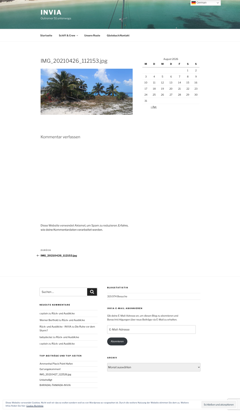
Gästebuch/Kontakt (118, 35)
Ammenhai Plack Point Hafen (56, 363)
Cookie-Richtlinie (34, 405)
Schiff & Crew (67, 35)
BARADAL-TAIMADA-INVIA (55, 385)
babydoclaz (46, 337)
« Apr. (154, 106)
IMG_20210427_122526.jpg (55, 374)
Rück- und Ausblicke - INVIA (55, 326)
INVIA (51, 12)
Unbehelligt (46, 379)
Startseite (46, 35)
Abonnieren (117, 341)
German (201, 2)
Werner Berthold (49, 320)
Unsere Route (92, 35)
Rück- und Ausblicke (63, 313)
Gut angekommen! (50, 369)
